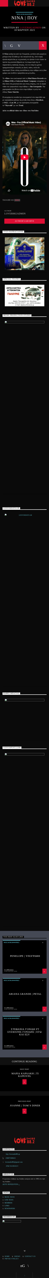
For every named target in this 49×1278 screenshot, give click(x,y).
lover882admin (30, 27)
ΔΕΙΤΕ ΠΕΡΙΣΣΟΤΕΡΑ (11, 1184)
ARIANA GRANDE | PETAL (25, 993)
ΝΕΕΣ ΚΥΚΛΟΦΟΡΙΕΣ (24, 14)
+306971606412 (10, 1158)
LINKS (7, 1206)
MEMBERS (8, 1203)
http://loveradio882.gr (13, 1154)
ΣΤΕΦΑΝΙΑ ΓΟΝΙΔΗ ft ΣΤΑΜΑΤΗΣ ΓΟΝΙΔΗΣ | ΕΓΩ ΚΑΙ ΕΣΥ (24, 1032)
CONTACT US (30, 1256)
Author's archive (24, 221)
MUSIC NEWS (10, 1197)
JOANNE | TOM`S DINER (25, 1105)
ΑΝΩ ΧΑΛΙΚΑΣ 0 (12, 1166)
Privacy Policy (12, 1259)
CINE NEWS (9, 1200)
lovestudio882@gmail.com (14, 1162)
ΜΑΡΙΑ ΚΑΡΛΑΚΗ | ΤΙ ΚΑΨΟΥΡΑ (25, 1075)
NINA (17, 200)
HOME (7, 1256)
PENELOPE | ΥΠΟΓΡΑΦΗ (25, 956)
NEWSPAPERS (10, 1208)
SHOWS (17, 1256)
